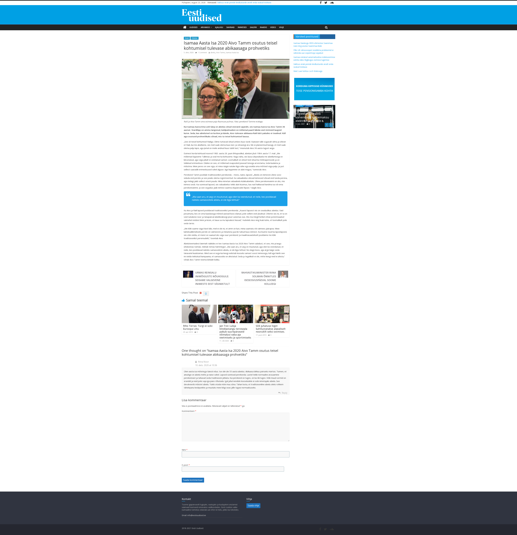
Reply (284, 392)
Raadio (263, 27)
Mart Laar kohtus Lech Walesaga (308, 71)
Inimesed (242, 27)
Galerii (253, 27)
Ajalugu (219, 27)
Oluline (194, 38)
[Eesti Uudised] (185, 27)
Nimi (184, 449)
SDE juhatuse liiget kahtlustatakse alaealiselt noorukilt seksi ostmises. (271, 328)
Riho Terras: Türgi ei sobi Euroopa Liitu (197, 327)
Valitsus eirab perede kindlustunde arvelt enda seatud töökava (244, 2)
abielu (212, 52)
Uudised (193, 27)
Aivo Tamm (220, 52)
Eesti (187, 38)
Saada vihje (253, 505)
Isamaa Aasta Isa (232, 52)
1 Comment (202, 52)
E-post (186, 465)
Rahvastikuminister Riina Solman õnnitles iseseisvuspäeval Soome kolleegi (258, 278)
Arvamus (205, 27)
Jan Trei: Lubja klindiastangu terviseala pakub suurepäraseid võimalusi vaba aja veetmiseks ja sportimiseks (235, 331)
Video (273, 27)
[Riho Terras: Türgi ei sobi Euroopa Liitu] (199, 306)
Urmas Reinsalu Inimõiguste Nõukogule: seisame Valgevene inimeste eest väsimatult (212, 278)
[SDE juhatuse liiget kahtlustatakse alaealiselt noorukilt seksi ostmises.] (271, 306)
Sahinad (230, 27)
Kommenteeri (189, 411)
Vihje (281, 27)
